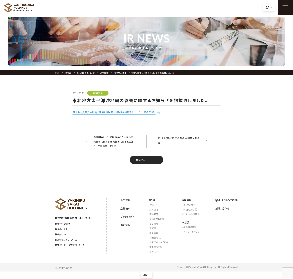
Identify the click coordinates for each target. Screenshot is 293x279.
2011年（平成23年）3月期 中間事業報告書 (179, 140)
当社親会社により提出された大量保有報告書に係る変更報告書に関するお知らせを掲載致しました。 (113, 141)
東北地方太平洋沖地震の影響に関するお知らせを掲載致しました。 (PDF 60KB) (114, 112)
